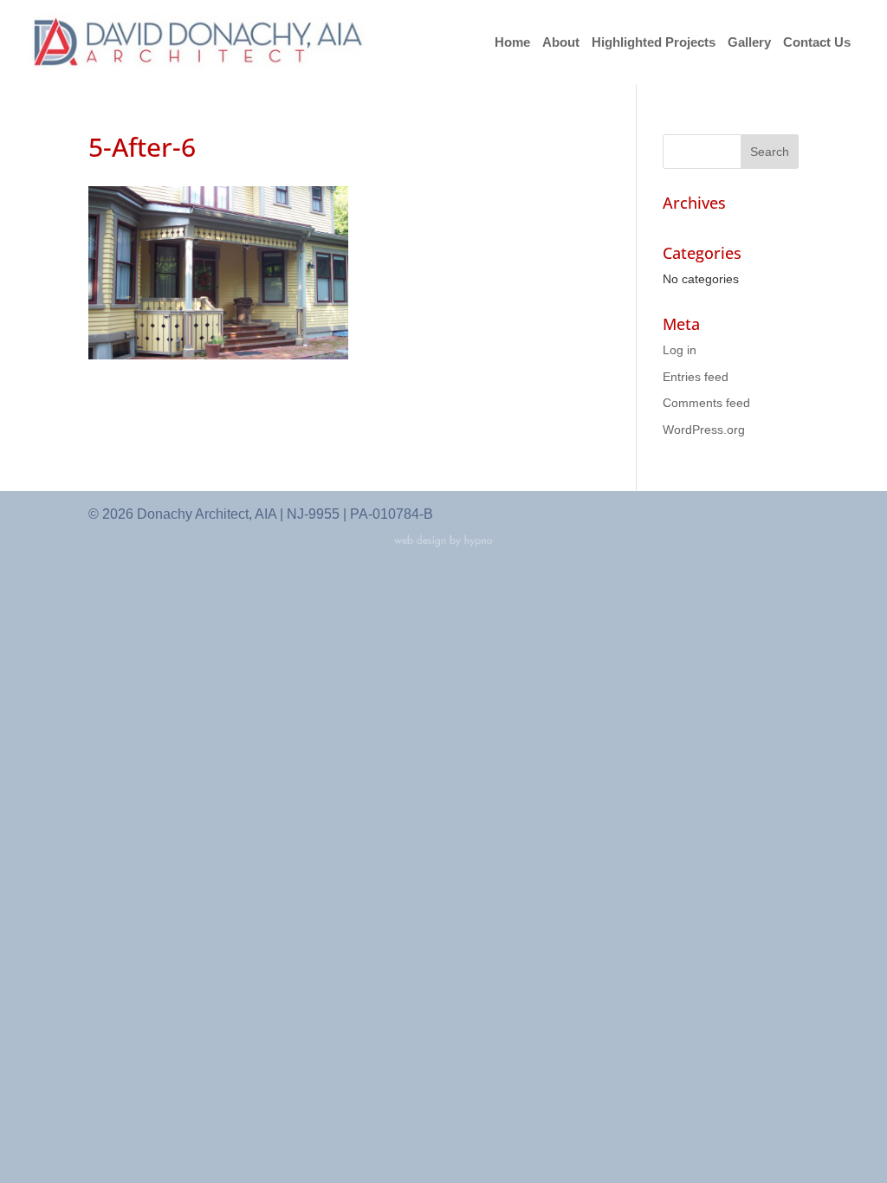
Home (512, 42)
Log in (679, 350)
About (560, 42)
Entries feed (695, 377)
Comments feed (706, 403)
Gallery (749, 42)
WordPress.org (704, 429)
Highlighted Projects (653, 42)
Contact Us (817, 42)
